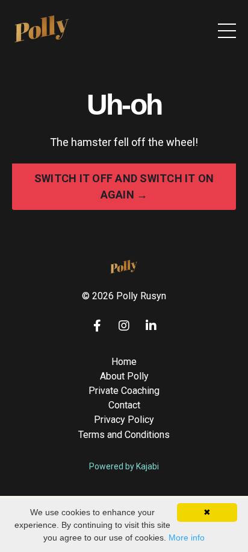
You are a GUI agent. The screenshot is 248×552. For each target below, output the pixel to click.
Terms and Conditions (124, 434)
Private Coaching (124, 390)
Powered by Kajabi (124, 466)
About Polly (124, 376)
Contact (124, 405)
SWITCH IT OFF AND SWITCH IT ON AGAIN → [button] (124, 186)
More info (187, 537)
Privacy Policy (124, 419)
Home (124, 361)
